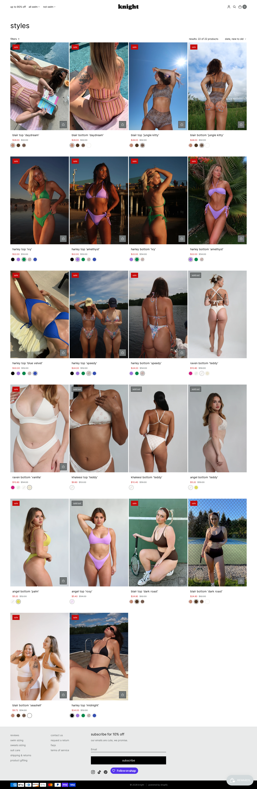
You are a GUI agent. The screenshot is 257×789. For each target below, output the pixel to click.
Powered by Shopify (158, 784)
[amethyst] (18, 259)
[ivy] (24, 259)
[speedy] (29, 259)
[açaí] (190, 373)
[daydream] (12, 145)
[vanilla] (207, 373)
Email (94, 749)
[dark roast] (18, 145)
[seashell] (88, 145)
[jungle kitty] (24, 145)
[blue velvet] (35, 259)
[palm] (196, 487)
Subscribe (128, 760)
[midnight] (12, 259)
